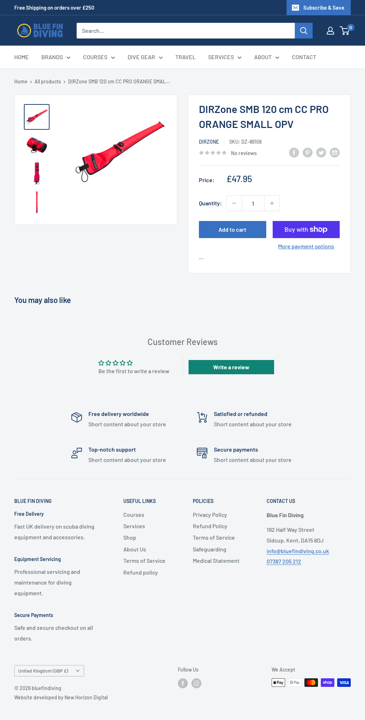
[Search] (304, 30)
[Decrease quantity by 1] (234, 203)
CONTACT (304, 56)
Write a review (231, 367)
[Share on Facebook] (294, 152)
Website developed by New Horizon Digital (61, 697)
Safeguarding (209, 549)
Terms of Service (144, 560)
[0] (344, 30)
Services (134, 526)
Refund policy (140, 572)
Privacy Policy (210, 514)
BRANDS (52, 56)
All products (48, 81)
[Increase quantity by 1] (271, 203)
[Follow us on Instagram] (196, 683)
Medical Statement (216, 560)
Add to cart (232, 229)
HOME (21, 56)
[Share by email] (335, 152)
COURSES (95, 56)
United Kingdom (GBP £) (43, 671)
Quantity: (210, 203)
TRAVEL (185, 56)
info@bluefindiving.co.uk (298, 550)
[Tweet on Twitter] (321, 152)
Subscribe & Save (323, 7)
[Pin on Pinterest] (308, 152)
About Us (134, 549)
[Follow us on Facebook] (183, 683)
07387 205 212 (284, 561)
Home (20, 81)
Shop (129, 537)
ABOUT (263, 56)
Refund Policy (210, 526)
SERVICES (221, 56)
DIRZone (209, 142)
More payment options (306, 246)
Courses (133, 514)
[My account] (330, 31)
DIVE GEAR (141, 56)
